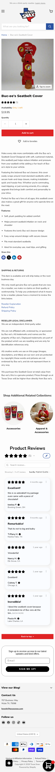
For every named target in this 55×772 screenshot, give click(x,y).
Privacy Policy (27, 761)
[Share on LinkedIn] (14, 257)
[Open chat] (9, 763)
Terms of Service (43, 761)
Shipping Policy (8, 310)
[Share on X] (9, 257)
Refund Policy (8, 307)
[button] (34, 455)
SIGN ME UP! (27, 669)
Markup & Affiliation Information (19, 758)
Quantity (5, 118)
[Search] (50, 26)
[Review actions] (46, 482)
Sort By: (32, 472)
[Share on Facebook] (3, 257)
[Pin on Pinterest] (19, 257)
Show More (18, 613)
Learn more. (40, 3)
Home (4, 35)
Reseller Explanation (11, 304)
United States (26, 734)
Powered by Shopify (27, 767)
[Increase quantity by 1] (26, 123)
